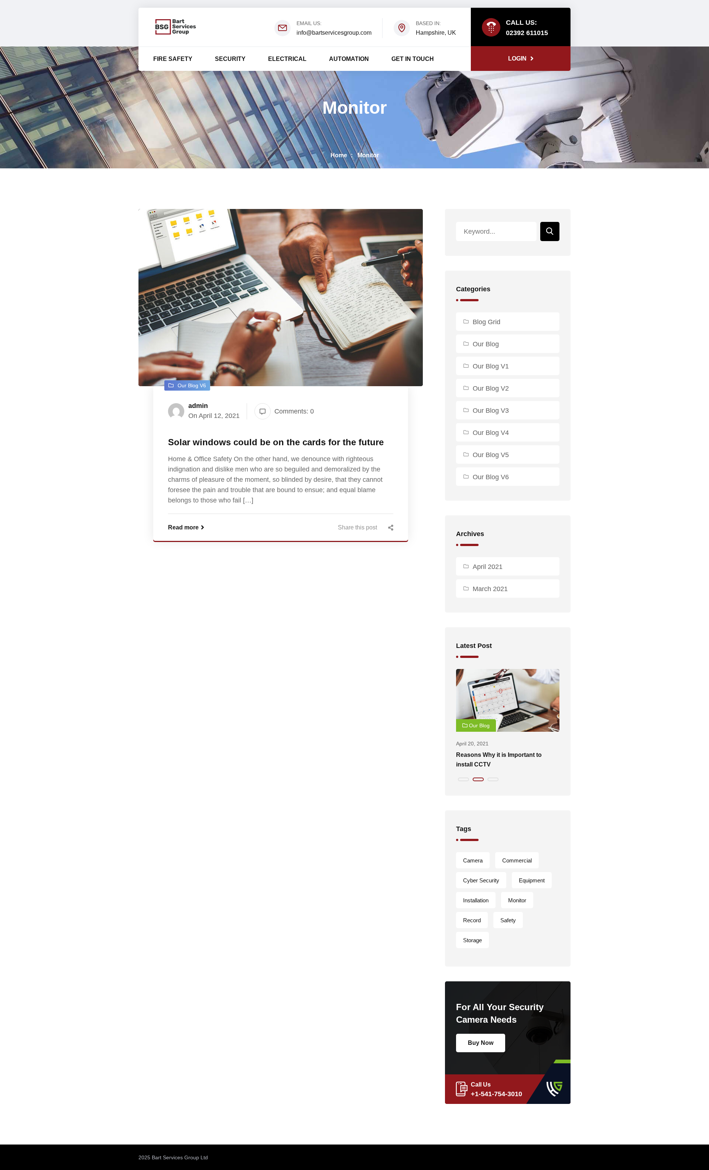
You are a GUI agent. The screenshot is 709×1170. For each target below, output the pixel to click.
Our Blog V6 (491, 477)
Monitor (368, 155)
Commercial (517, 860)
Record (472, 920)
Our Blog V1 (491, 366)
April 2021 (488, 566)
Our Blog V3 (491, 410)
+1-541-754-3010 (496, 1094)
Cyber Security (481, 880)
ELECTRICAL (287, 59)
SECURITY (230, 59)
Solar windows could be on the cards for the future (276, 442)
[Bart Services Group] (175, 26)
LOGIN (517, 58)
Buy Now (480, 1043)
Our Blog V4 (491, 432)
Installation (476, 900)
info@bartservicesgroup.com (334, 33)
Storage (472, 940)
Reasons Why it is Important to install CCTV (499, 760)
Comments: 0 (294, 411)
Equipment (532, 880)
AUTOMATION (349, 59)
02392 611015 (527, 33)
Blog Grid (486, 322)
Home (338, 155)
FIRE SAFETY (172, 59)
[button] (463, 779)
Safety (508, 920)
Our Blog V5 (491, 455)
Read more (183, 527)
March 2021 (490, 589)
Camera (473, 860)
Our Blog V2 (491, 388)
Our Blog (486, 344)
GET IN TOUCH (412, 59)
